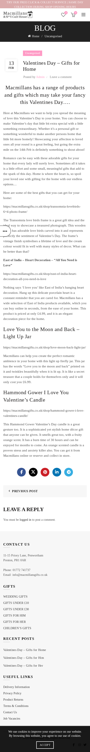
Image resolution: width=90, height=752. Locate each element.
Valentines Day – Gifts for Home (24, 650)
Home (35, 36)
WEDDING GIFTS (15, 596)
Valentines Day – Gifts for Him (23, 657)
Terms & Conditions (15, 706)
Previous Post (25, 491)
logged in (25, 519)
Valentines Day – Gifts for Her (23, 665)
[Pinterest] (45, 472)
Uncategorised (53, 36)
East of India (36, 303)
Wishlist (66, 13)
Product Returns (13, 699)
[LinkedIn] (56, 472)
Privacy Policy (12, 693)
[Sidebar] (5, 231)
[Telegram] (68, 472)
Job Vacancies (11, 718)
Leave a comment (61, 77)
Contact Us (10, 712)
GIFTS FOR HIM (14, 615)
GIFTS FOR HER (14, 622)
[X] (33, 472)
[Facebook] (21, 472)
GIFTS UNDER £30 (16, 609)
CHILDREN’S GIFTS (17, 628)
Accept (45, 745)
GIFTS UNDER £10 (16, 603)
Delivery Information (16, 687)
